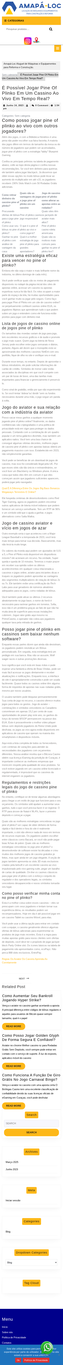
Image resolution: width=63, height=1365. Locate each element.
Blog (8, 1231)
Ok (18, 1360)
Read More (15, 1025)
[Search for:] (31, 1124)
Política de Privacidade (14, 1337)
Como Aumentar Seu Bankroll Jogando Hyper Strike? (27, 998)
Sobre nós (7, 1332)
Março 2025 (12, 1162)
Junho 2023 (12, 1169)
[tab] (57, 48)
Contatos (6, 1342)
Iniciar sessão (13, 1200)
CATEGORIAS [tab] (16, 20)
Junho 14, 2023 (15, 105)
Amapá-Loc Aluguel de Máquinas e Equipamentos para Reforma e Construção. (30, 65)
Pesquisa (50, 29)
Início (5, 1327)
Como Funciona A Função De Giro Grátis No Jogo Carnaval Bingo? (31, 1077)
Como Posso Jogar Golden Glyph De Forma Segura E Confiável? (30, 1037)
